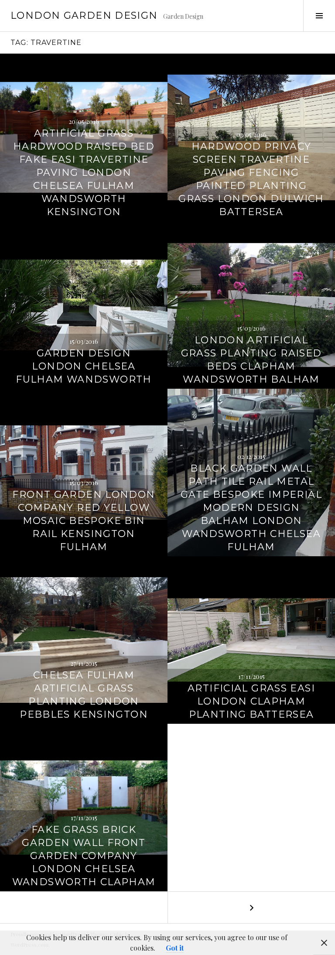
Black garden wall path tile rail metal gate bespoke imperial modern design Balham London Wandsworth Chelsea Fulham (251, 507)
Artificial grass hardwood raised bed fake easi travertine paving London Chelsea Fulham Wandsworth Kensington (83, 172)
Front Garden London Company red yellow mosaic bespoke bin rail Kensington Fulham (83, 521)
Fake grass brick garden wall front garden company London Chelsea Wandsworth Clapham (84, 856)
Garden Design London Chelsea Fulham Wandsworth (83, 366)
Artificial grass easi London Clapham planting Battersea (251, 701)
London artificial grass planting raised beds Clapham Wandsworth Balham (251, 359)
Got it (175, 947)
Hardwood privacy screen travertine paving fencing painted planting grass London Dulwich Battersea (251, 179)
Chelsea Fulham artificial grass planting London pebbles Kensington (84, 694)
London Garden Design (84, 15)
